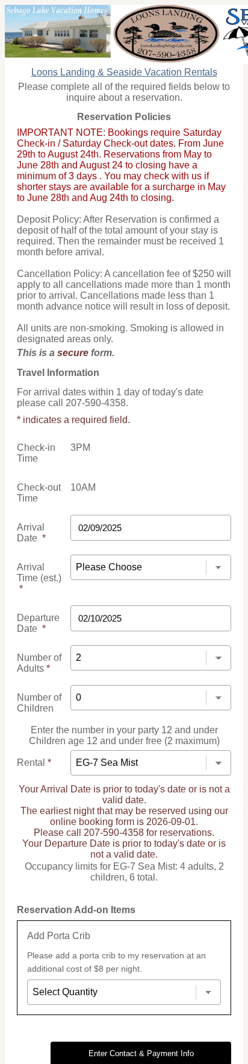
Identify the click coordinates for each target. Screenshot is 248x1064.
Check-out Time (39, 492)
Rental (34, 762)
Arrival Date (31, 532)
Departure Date (38, 623)
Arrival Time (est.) (39, 578)
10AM (83, 487)
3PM (80, 447)
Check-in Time (36, 453)
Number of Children (39, 702)
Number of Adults (39, 663)
